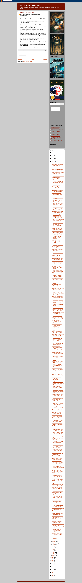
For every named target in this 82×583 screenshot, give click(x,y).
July (53, 546)
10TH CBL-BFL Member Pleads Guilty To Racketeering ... (56, 378)
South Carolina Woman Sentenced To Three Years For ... (57, 253)
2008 (53, 572)
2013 (53, 564)
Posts (53, 108)
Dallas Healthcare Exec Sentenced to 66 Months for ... (57, 194)
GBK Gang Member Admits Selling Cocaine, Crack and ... (57, 482)
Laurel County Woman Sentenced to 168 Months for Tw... (57, 225)
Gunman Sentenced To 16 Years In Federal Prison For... (57, 497)
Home (33, 59)
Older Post (45, 59)
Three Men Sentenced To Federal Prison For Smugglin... (57, 325)
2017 (53, 558)
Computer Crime (54, 132)
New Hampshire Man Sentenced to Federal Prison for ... (58, 329)
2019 (53, 161)
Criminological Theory (55, 134)
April (53, 550)
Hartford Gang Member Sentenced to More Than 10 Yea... (57, 371)
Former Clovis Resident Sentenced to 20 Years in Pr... (57, 340)
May (53, 549)
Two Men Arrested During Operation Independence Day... (57, 493)
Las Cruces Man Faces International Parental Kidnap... (56, 537)
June (53, 547)
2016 (53, 560)
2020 (53, 160)
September (54, 543)
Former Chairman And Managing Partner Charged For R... (57, 198)
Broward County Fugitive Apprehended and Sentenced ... (58, 467)
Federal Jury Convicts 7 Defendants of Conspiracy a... (57, 436)
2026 (53, 152)
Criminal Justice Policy (55, 131)
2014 (53, 563)
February (54, 553)
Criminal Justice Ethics (55, 136)
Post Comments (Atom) (27, 61)
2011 (53, 567)
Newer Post (20, 59)
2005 (53, 577)
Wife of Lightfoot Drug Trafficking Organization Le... (57, 400)
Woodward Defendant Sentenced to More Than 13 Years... (57, 359)
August (53, 544)
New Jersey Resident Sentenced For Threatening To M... (57, 282)
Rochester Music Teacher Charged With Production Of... (57, 450)
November (54, 540)
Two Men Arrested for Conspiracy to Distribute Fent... (57, 427)
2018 (53, 557)
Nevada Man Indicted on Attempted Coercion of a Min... (57, 285)
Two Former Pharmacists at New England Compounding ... (57, 187)
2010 (53, 569)
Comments (54, 110)
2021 (53, 158)
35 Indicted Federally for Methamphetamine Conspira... (56, 530)
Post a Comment (22, 55)
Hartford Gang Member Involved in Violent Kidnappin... (56, 237)
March (53, 552)
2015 (53, 561)
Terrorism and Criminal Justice (56, 140)
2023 (53, 157)
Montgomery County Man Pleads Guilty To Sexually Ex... (57, 407)
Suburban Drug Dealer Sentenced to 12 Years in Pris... (57, 178)
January (54, 555)
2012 (53, 566)
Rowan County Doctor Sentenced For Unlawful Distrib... (57, 347)
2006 (53, 575)
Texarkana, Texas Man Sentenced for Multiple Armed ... (56, 267)
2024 (53, 155)
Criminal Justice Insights (30, 5)
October (54, 541)
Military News (53, 145)
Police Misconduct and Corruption (57, 129)
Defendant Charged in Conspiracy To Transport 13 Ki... (57, 321)
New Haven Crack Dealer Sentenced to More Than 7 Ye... (57, 365)
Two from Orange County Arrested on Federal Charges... (56, 241)
